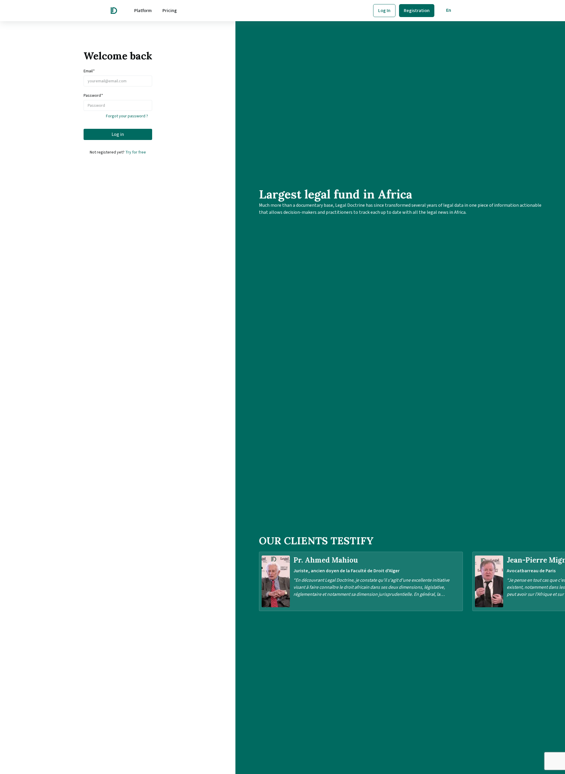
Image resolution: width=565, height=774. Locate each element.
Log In (384, 10)
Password (93, 96)
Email (89, 71)
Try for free (135, 152)
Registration (417, 10)
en (448, 10)
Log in (118, 134)
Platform (143, 10)
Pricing (169, 10)
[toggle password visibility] (149, 105)
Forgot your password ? (127, 116)
